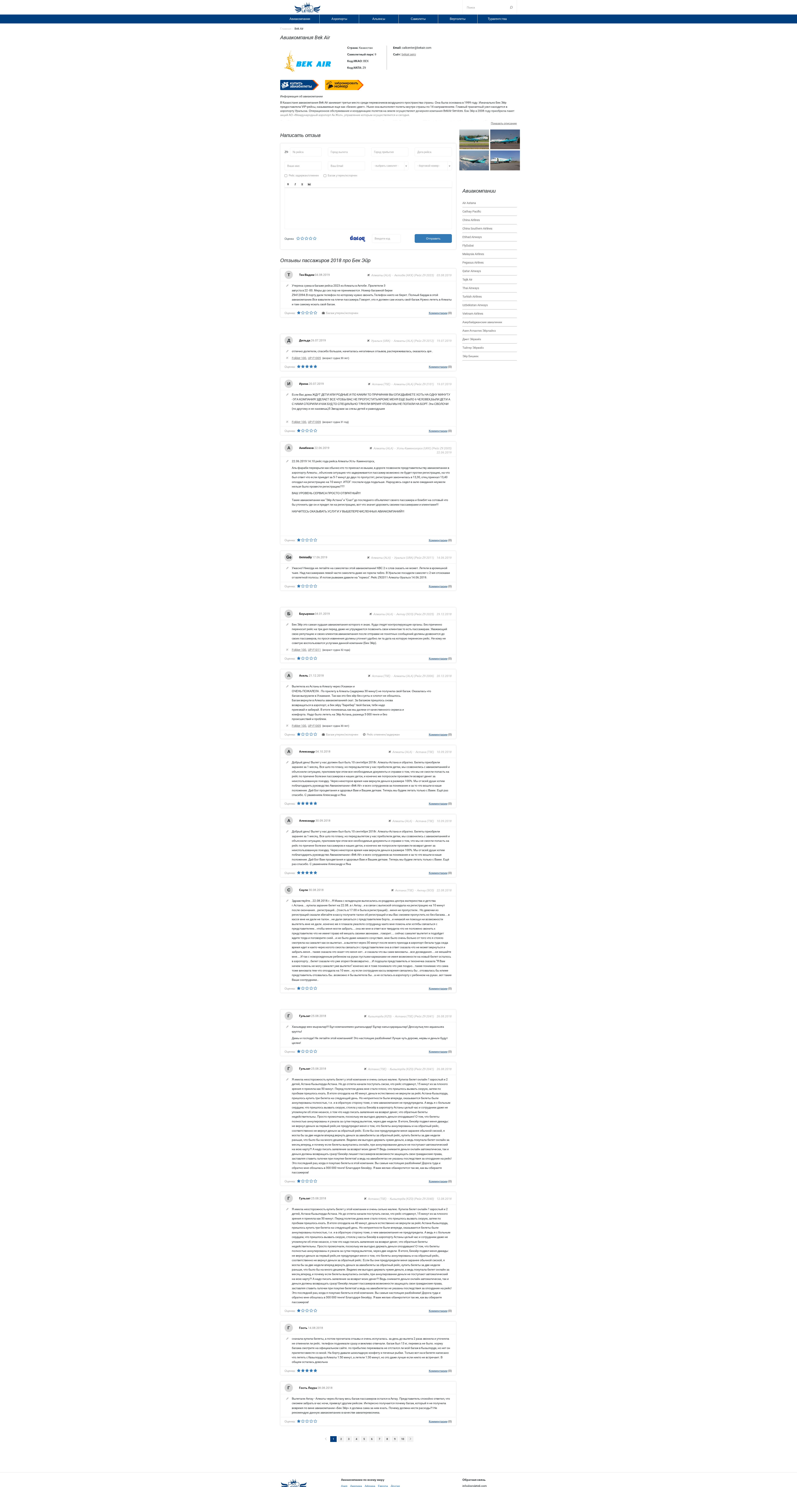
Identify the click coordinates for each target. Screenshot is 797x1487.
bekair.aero (409, 54)
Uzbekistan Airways (475, 305)
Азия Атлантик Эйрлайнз (479, 330)
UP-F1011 (314, 649)
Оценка (289, 238)
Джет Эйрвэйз (471, 339)
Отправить (433, 238)
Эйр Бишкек (470, 356)
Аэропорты (339, 19)
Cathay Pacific (471, 211)
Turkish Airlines (472, 296)
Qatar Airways (471, 271)
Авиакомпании (300, 19)
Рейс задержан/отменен (304, 175)
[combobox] (389, 165)
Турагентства (497, 19)
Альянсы (378, 19)
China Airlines (471, 220)
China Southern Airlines (477, 228)
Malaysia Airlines (473, 254)
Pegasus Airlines (473, 262)
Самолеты (418, 19)
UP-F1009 (314, 422)
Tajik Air (467, 279)
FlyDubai (468, 245)
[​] (368, 208)
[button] (288, 184)
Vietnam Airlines (472, 313)
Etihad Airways (472, 237)
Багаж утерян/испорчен (342, 175)
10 (402, 1439)
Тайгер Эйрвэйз (473, 347)
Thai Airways (470, 288)
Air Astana (469, 203)
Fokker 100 (299, 358)
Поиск (511, 7)
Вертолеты (458, 19)
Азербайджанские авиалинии (482, 322)
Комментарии (438, 313)
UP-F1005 (314, 358)
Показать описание (504, 123)
